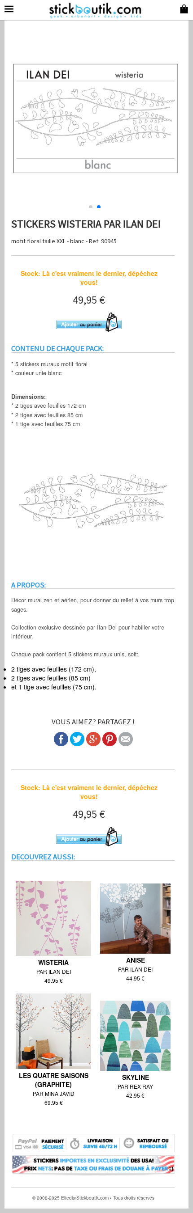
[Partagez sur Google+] (93, 743)
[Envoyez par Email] (125, 743)
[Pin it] (109, 743)
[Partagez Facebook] (61, 743)
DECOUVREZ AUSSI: (43, 857)
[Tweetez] (77, 743)
